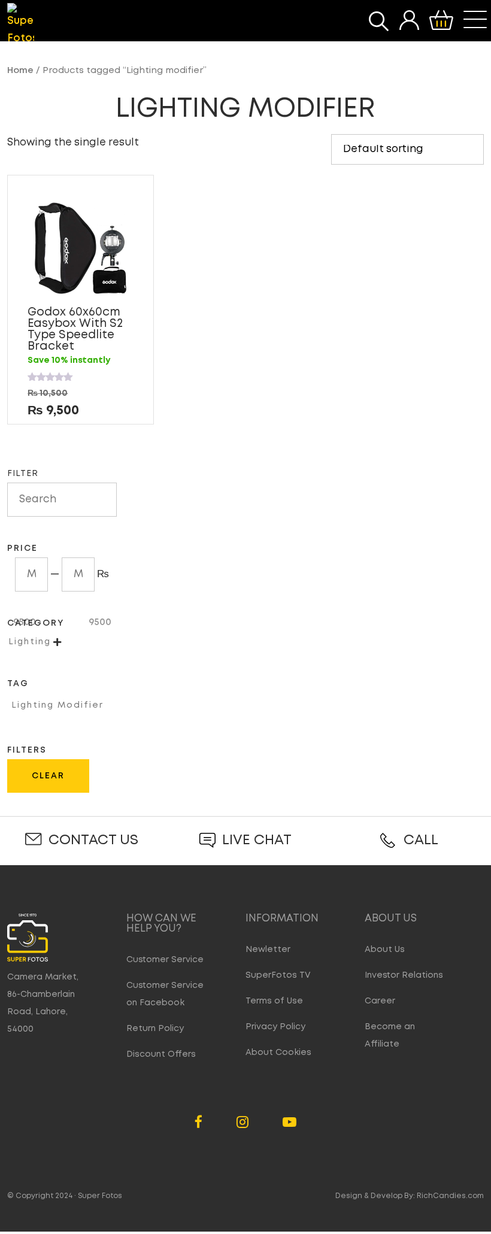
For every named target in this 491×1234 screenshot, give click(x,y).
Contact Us (93, 840)
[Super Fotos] (20, 25)
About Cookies (278, 1052)
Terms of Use (274, 1001)
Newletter (268, 949)
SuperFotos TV (278, 975)
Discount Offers (161, 1054)
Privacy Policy (275, 1026)
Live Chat (257, 840)
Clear (48, 776)
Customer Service (165, 959)
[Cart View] (441, 20)
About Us (385, 949)
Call (421, 840)
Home (20, 70)
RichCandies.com (450, 1196)
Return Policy (155, 1028)
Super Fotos (100, 1196)
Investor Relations (404, 975)
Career (380, 1001)
